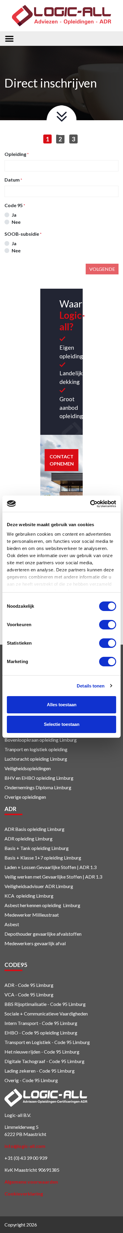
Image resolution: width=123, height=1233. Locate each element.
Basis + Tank (17, 848)
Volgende (102, 269)
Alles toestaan (61, 704)
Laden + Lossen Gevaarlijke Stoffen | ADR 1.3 (50, 867)
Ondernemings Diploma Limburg (37, 787)
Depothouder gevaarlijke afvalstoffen (43, 934)
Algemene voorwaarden (31, 1181)
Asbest (11, 924)
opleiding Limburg (54, 778)
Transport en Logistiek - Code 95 (38, 1042)
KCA (9, 895)
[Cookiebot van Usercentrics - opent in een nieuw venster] (90, 504)
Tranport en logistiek (25, 749)
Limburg (64, 886)
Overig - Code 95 (22, 1080)
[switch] (107, 624)
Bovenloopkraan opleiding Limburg (40, 740)
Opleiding (15, 154)
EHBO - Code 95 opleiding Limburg (40, 1032)
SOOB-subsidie (21, 234)
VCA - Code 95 (19, 994)
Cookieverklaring (23, 1193)
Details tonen (90, 685)
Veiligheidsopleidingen (27, 768)
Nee (16, 222)
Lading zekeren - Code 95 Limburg (39, 1070)
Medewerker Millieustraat (31, 915)
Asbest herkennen (22, 905)
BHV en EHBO (19, 778)
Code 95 (13, 205)
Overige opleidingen (25, 797)
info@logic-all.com (24, 1146)
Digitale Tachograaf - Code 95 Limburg (44, 1061)
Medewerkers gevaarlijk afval (35, 943)
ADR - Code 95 (19, 985)
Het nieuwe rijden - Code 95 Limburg (41, 1051)
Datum (12, 179)
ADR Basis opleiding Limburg (34, 829)
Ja (14, 215)
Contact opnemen (62, 460)
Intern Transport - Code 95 (31, 1023)
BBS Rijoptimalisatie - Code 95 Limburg (45, 1004)
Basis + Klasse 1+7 (23, 857)
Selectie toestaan (61, 724)
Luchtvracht (16, 759)
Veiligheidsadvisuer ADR (29, 886)
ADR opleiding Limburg (28, 838)
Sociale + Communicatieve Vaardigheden (46, 1013)
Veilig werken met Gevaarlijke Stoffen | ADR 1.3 (53, 876)
